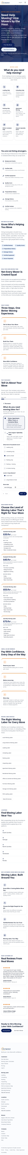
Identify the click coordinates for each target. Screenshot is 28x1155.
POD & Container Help (7, 1086)
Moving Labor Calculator (7, 1061)
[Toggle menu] (25, 2)
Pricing (3, 1066)
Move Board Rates (6, 1122)
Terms (2, 1150)
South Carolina (5, 1099)
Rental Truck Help (5, 1084)
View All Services (7, 799)
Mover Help (4, 1138)
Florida (3, 1108)
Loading (3, 1075)
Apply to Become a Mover (7, 1117)
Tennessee (4, 1106)
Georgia (3, 1102)
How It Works (4, 1063)
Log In (20, 2)
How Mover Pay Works (7, 1120)
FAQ (2, 1140)
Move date (6, 484)
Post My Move (8, 45)
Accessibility (4, 1152)
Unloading (4, 1077)
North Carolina (5, 1104)
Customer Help (5, 1135)
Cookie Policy (12, 1150)
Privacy (6, 1150)
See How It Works (9, 49)
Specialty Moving (5, 1090)
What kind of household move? (11, 444)
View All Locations (5, 1110)
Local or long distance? (9, 473)
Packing (3, 1079)
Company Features (6, 1124)
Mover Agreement (20, 1150)
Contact (3, 1133)
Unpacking (4, 1081)
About (2, 1131)
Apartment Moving (6, 1088)
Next (21, 493)
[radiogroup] (14, 429)
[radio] (5, 418)
